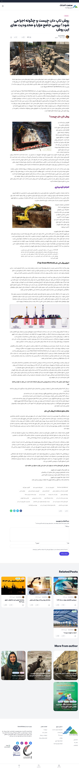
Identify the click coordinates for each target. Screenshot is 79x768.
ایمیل (37, 543)
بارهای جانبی (22, 491)
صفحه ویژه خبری (58, 741)
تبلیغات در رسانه (43, 735)
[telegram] (14, 511)
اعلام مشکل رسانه (43, 738)
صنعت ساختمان (72, 670)
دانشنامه (66, 16)
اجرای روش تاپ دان (50, 487)
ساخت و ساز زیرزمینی (36, 498)
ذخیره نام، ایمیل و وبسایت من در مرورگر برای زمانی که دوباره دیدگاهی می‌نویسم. (50, 549)
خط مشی (76, 740)
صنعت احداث (66, 5)
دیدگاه (67, 526)
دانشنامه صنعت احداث (57, 730)
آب (49, 670)
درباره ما (45, 730)
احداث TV (60, 735)
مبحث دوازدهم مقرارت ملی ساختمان (41, 501)
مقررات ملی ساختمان (63, 505)
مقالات (60, 738)
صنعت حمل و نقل (62, 578)
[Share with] (11, 37)
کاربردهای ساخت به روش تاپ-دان (60, 501)
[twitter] (17, 511)
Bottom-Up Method (62, 487)
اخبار (75, 578)
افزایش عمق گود (26, 487)
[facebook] (21, 511)
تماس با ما (44, 732)
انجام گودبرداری (46, 491)
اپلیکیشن (76, 745)
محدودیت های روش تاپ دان (23, 501)
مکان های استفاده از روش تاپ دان (47, 505)
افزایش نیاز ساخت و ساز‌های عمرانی (60, 491)
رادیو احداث (60, 732)
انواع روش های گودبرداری (33, 491)
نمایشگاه (60, 701)
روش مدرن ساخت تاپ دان (62, 498)
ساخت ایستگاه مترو (49, 498)
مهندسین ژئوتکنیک (33, 505)
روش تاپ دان (42, 494)
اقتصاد (22, 672)
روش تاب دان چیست (52, 494)
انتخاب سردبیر (15, 672)
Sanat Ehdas (61, 36)
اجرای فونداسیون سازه (38, 487)
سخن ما (76, 742)
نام (68, 543)
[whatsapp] (11, 511)
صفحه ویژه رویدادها (58, 744)
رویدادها (66, 701)
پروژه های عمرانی (64, 494)
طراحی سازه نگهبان (25, 498)
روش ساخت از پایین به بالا (30, 494)
